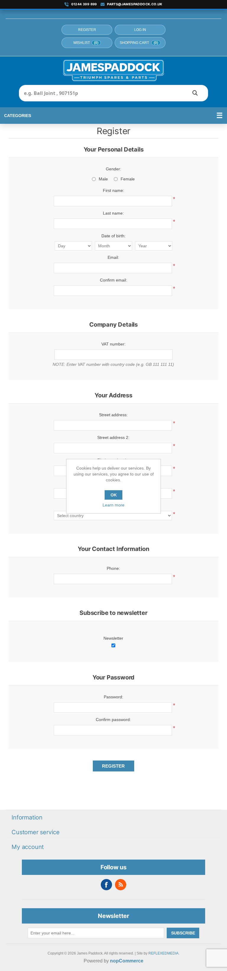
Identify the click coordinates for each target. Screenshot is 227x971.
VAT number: (113, 344)
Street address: (113, 414)
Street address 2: (113, 437)
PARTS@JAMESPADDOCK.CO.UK (135, 4)
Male (103, 179)
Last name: (113, 213)
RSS (120, 884)
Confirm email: (113, 280)
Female (128, 179)
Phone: (113, 568)
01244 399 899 (84, 4)
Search (195, 93)
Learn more (113, 505)
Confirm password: (113, 719)
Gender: (113, 169)
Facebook (106, 884)
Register (87, 30)
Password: (113, 696)
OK (114, 495)
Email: (113, 257)
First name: (113, 190)
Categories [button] (17, 115)
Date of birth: (113, 235)
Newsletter (113, 638)
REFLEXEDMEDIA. (163, 953)
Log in (140, 30)
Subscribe (183, 933)
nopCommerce (126, 960)
